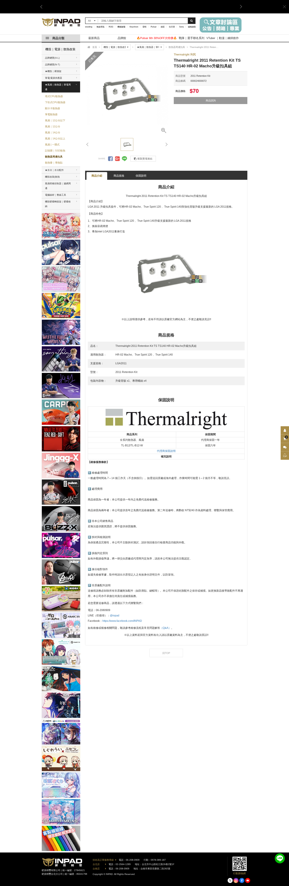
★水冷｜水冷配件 (54, 170)
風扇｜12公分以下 (55, 120)
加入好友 (280, 858)
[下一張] (166, 144)
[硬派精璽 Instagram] (235, 880)
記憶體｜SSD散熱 (55, 150)
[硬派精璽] (61, 22)
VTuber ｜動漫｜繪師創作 (222, 38)
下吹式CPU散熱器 (55, 102)
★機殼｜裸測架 (53, 71)
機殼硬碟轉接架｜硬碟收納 (58, 204)
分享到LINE (124, 158)
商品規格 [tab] (119, 175)
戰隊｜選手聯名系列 (191, 38)
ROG (111, 27)
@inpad (114, 615)
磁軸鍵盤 (192, 27)
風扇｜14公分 (52, 132)
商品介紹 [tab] (96, 175)
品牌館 (122, 38)
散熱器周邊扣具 (54, 156)
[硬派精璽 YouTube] (247, 880)
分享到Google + (117, 158)
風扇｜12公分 (52, 126)
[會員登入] (285, 430)
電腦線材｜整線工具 (55, 195)
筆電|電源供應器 (53, 78)
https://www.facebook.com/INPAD (122, 620)
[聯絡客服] (285, 447)
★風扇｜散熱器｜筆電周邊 (58, 87)
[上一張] (87, 144)
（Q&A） (165, 627)
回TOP (166, 653)
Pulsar (154, 27)
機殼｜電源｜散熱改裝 (60, 49)
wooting (88, 27)
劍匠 (163, 27)
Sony (181, 27)
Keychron (134, 27)
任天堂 (172, 27)
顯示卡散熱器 (52, 108)
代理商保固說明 (166, 451)
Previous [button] (42, 6)
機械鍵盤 (121, 27)
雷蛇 (144, 27)
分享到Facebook (110, 158)
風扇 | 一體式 (52, 144)
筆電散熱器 (51, 114)
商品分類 (58, 38)
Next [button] (240, 6)
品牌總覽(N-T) (52, 64)
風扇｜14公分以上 (55, 138)
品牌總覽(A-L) (52, 57)
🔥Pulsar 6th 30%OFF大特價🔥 (157, 38)
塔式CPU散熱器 (54, 96)
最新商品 (94, 38)
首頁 (94, 47)
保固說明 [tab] (141, 175)
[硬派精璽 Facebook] (241, 880)
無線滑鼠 (101, 27)
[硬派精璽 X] (230, 880)
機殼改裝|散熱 (52, 176)
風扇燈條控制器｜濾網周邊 (58, 185)
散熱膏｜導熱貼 (54, 162)
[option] (141, 7)
